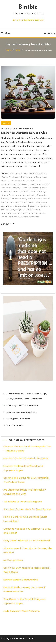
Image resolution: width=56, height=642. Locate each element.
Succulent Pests (15, 425)
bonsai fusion (20, 184)
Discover (6, 223)
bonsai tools (29, 195)
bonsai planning (30, 187)
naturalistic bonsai (11, 213)
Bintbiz (28, 7)
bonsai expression (19, 180)
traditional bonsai (10, 216)
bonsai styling (38, 191)
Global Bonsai (15, 205)
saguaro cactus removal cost (22, 412)
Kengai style (16, 209)
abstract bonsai (18, 173)
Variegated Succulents (18, 418)
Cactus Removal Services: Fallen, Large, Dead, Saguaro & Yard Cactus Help (27, 396)
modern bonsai (32, 209)
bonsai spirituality (21, 191)
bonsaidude (27, 128)
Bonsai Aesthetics (10, 176)
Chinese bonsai (18, 198)
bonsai (6, 123)
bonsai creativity (29, 176)
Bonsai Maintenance (39, 184)
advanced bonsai (37, 173)
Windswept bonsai (30, 216)
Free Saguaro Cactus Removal (22, 405)
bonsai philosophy (11, 187)
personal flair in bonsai (33, 213)
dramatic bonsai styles (21, 202)
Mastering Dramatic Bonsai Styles (24, 133)
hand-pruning (30, 205)
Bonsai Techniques (11, 195)
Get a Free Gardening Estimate (28, 19)
